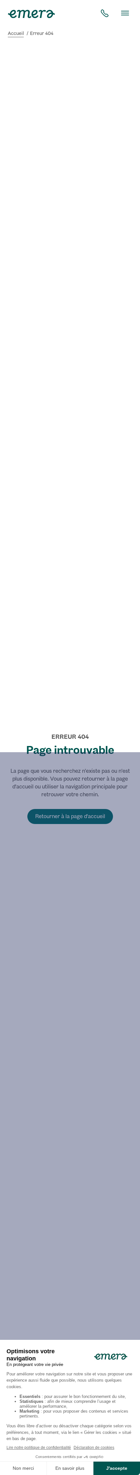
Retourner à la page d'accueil (70, 816)
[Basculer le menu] (125, 13)
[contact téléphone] (105, 13)
